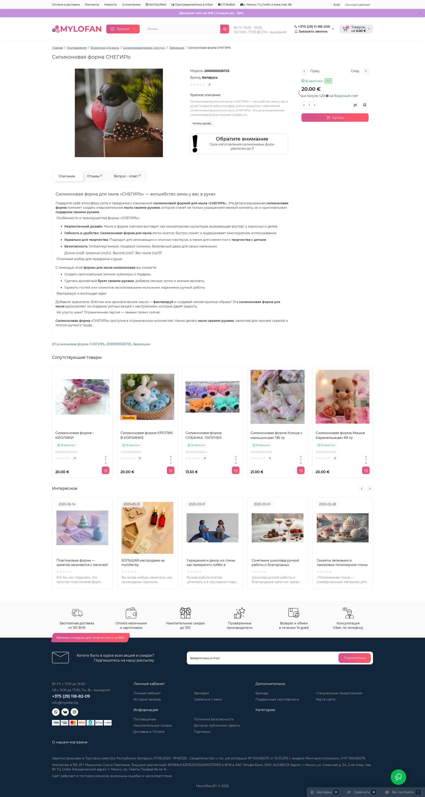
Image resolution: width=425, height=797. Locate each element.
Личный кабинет (357, 4)
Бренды (261, 693)
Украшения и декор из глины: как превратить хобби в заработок (211, 564)
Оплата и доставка (66, 4)
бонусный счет (346, 96)
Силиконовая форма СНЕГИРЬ (80, 344)
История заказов (147, 699)
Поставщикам (144, 719)
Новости (110, 4)
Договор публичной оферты (217, 726)
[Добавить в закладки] (92, 426)
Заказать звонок (313, 31)
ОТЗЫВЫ (227, 4)
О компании (131, 4)
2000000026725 (118, 344)
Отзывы (94, 176)
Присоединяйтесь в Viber (193, 4)
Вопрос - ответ (127, 176)
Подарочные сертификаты (277, 699)
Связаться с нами (208, 699)
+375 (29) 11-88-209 (313, 26)
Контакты (92, 4)
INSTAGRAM (157, 4)
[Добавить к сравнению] (82, 426)
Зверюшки (142, 344)
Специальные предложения (339, 693)
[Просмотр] (72, 426)
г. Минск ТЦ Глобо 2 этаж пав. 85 (267, 4)
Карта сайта (325, 699)
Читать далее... (202, 123)
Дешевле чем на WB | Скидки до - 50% (211, 13)
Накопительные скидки (152, 726)
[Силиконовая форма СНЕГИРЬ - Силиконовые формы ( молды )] (119, 113)
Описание (66, 176)
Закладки (201, 693)
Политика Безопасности (214, 719)
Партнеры (202, 732)
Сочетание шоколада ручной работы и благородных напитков (275, 564)
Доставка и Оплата (148, 732)
